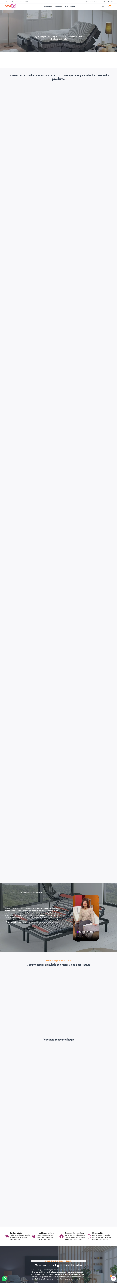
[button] (4, 1278)
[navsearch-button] (103, 6)
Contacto (72, 7)
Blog (66, 7)
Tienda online (47, 7)
